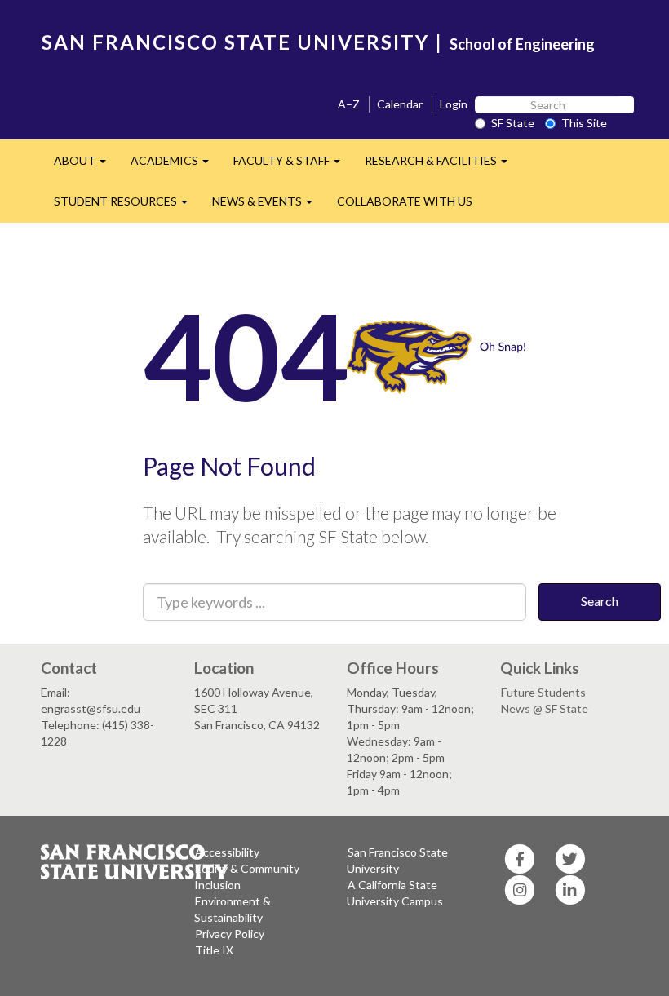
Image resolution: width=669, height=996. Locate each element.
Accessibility (227, 852)
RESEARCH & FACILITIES (442, 165)
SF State (512, 123)
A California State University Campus (395, 893)
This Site (584, 123)
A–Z (349, 104)
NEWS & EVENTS (268, 206)
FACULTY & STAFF (292, 165)
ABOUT (86, 165)
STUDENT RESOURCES (127, 206)
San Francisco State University (397, 860)
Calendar (400, 104)
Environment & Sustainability (232, 909)
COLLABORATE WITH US (404, 201)
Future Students (543, 692)
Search (599, 601)
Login (453, 104)
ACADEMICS (176, 165)
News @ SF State (544, 708)
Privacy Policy (229, 934)
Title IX (214, 950)
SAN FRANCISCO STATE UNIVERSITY (235, 42)
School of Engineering (522, 44)
